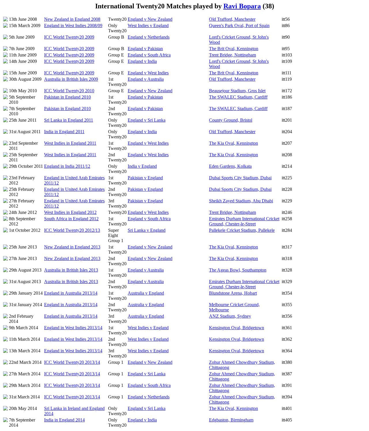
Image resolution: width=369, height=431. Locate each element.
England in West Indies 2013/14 (73, 327)
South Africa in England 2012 (71, 218)
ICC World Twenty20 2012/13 (72, 230)
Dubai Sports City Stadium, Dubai (240, 177)
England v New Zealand (150, 19)
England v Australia (146, 79)
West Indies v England (148, 25)
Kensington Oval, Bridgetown (236, 327)
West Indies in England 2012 (70, 212)
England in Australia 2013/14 (70, 293)
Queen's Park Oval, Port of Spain (239, 25)
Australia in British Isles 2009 (71, 79)
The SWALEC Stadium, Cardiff (238, 97)
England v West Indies (148, 72)
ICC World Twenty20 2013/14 (72, 362)
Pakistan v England (145, 177)
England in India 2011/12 (67, 166)
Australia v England (146, 293)
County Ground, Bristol (230, 120)
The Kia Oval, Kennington (233, 143)
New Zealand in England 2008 (72, 19)
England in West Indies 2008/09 (73, 25)
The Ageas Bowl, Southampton (237, 270)
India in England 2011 (64, 131)
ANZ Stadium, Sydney (230, 316)
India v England (142, 166)
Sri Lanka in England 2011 (68, 120)
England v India (142, 61)
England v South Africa (149, 54)
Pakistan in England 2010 (67, 97)
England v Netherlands (149, 37)
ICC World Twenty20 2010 (69, 90)
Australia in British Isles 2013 (71, 270)
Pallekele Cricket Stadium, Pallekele (242, 230)
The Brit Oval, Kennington (233, 48)
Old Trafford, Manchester (232, 19)
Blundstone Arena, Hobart (233, 293)
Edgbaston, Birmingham (231, 419)
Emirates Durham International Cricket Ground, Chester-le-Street (244, 221)
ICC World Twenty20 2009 (69, 37)
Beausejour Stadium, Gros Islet (237, 90)
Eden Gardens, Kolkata (230, 166)
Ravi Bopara (242, 6)
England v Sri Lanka (146, 120)
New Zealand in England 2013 (72, 246)
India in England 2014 (64, 419)
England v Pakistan (145, 48)
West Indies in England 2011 (70, 143)
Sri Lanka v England (146, 230)
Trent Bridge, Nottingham (232, 54)
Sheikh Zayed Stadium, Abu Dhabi (241, 200)
